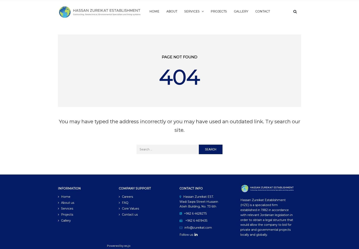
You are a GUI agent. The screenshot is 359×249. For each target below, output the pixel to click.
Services (67, 208)
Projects (67, 214)
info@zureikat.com (198, 227)
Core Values (130, 208)
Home (65, 197)
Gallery (66, 220)
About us (67, 203)
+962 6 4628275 (195, 213)
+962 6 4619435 (196, 220)
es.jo (127, 245)
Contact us (130, 214)
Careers (127, 197)
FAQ (125, 203)
